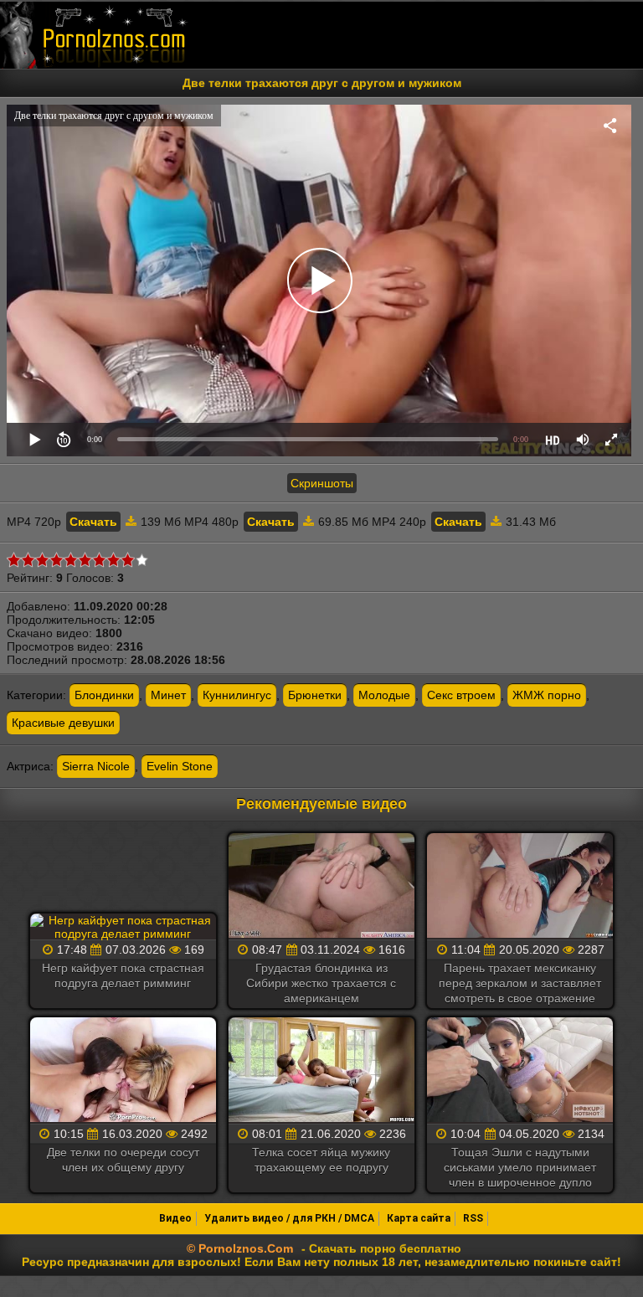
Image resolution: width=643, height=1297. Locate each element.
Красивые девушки (63, 722)
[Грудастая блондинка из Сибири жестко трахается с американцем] (321, 886)
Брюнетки (315, 695)
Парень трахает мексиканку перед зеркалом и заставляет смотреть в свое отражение (520, 983)
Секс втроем (461, 695)
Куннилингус (237, 695)
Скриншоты (322, 483)
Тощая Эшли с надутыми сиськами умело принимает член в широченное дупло (520, 1167)
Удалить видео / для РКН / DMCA (289, 1218)
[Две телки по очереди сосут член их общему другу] (123, 1071)
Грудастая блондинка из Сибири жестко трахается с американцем (321, 983)
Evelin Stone (180, 766)
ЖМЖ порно (546, 695)
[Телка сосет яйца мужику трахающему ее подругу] (321, 1071)
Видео (175, 1218)
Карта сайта (418, 1218)
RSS (473, 1218)
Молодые (384, 695)
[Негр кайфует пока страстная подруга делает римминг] (123, 927)
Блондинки (104, 695)
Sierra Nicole (96, 766)
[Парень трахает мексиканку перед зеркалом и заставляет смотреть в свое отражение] (520, 886)
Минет (168, 695)
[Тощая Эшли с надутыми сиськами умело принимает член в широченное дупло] (520, 1071)
